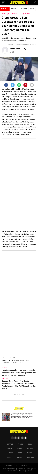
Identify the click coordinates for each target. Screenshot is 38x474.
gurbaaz (5, 362)
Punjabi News (25, 13)
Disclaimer (21, 469)
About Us (21, 471)
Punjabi (15, 13)
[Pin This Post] (25, 85)
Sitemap (30, 471)
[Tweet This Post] (13, 85)
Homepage (5, 13)
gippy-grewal (20, 360)
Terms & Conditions (9, 469)
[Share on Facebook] (6, 85)
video (21, 362)
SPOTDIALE (4, 8)
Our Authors (30, 457)
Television (24, 8)
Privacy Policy (31, 469)
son (28, 360)
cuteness (14, 362)
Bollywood (14, 8)
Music (32, 8)
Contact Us (12, 471)
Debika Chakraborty (18, 49)
